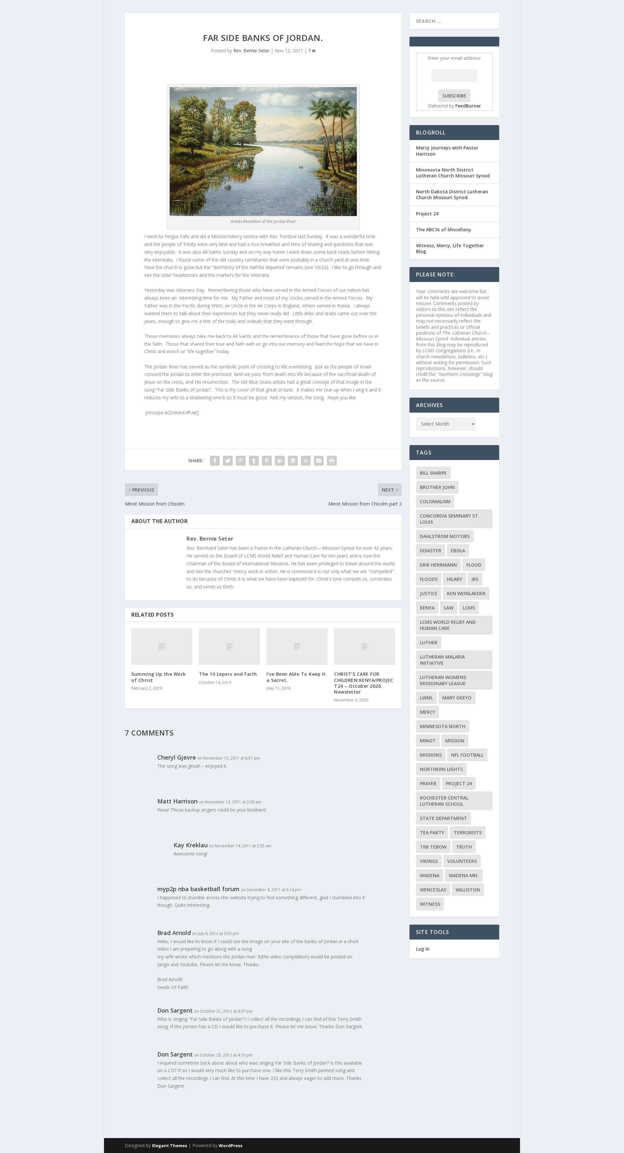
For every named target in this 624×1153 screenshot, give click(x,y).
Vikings (429, 861)
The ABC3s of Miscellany (443, 229)
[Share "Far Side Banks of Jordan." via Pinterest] (266, 460)
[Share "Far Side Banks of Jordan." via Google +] (240, 460)
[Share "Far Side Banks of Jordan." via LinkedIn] (279, 460)
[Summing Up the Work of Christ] (161, 646)
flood (473, 565)
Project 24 (427, 214)
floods (428, 579)
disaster (430, 550)
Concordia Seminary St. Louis (449, 519)
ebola (458, 550)
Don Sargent (175, 1010)
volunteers (462, 861)
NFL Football (467, 755)
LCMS (469, 608)
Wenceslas (433, 890)
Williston (468, 890)
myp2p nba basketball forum (198, 889)
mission (454, 740)
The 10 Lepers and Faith (228, 674)
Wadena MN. (464, 875)
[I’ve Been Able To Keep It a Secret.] (297, 646)
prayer (428, 783)
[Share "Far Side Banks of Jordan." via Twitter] (227, 460)
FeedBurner (468, 106)
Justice (428, 593)
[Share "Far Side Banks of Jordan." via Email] (318, 460)
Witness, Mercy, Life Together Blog (450, 248)
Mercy (427, 712)
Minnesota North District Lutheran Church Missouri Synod (453, 173)
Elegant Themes (169, 1145)
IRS (475, 579)
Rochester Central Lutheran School (444, 801)
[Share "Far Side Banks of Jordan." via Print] (331, 460)
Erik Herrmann (438, 565)
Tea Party (432, 832)
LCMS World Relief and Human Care (448, 625)
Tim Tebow (433, 847)
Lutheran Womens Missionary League (443, 680)
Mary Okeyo (457, 698)
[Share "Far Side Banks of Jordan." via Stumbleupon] (305, 460)
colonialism (435, 501)
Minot (428, 740)
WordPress (230, 1145)
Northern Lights (441, 769)
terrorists (468, 832)
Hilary (454, 579)
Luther (428, 642)
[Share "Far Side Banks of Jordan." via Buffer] (292, 460)
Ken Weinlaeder (466, 593)
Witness (430, 904)
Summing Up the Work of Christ (158, 677)
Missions (431, 755)
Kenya (427, 608)
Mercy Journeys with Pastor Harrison (447, 151)
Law (448, 608)
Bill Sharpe (433, 473)
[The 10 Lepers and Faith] (229, 646)
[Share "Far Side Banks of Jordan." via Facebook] (214, 460)
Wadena (429, 875)
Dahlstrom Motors (445, 536)
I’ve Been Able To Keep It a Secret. (296, 677)
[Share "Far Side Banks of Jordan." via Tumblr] (253, 460)
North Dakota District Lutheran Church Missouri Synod (452, 194)
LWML (426, 698)
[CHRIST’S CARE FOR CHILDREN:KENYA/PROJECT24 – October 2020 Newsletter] (364, 646)
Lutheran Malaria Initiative (442, 660)
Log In (423, 949)
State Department (443, 818)
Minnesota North (442, 726)
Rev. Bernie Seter (251, 50)
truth (464, 847)
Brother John (437, 487)
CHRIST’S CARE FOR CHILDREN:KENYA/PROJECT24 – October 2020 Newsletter (364, 683)
